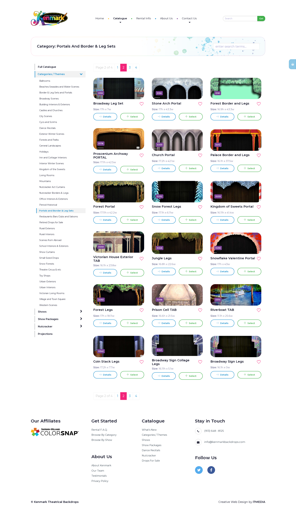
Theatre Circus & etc (50, 269)
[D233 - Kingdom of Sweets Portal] (255, 196)
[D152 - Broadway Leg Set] (138, 93)
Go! (261, 18)
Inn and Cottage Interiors (53, 157)
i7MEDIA (259, 502)
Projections (45, 333)
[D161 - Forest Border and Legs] (255, 93)
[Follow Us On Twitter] (199, 470)
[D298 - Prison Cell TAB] (197, 299)
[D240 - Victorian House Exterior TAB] (138, 246)
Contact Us (189, 18)
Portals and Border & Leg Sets (56, 210)
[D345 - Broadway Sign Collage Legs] (197, 350)
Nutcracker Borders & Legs (53, 193)
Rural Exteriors (47, 228)
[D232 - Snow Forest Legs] (197, 196)
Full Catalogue (47, 66)
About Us (166, 18)
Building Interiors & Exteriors (54, 104)
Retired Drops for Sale (51, 222)
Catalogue (120, 18)
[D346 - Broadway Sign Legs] (255, 351)
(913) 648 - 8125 (214, 430)
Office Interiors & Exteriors (53, 199)
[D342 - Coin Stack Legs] (138, 351)
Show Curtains (47, 252)
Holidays (43, 151)
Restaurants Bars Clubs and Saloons (58, 216)
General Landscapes (50, 145)
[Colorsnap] (57, 432)
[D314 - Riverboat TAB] (255, 299)
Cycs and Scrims (48, 122)
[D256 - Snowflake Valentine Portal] (255, 248)
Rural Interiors (46, 234)
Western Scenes (48, 305)
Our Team (97, 470)
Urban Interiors (47, 287)
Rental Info (143, 18)
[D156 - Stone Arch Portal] (197, 93)
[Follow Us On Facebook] (211, 470)
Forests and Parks (49, 139)
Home (99, 18)
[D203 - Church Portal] (197, 145)
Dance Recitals (47, 128)
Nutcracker (45, 326)
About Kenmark (101, 465)
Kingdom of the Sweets (52, 169)
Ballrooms (44, 80)
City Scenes (45, 116)
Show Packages (48, 319)
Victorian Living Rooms (51, 293)
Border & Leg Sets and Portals (55, 92)
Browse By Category (104, 434)
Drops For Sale (151, 460)
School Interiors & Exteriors (53, 246)
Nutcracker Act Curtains (52, 187)
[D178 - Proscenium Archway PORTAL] (138, 143)
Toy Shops (44, 275)
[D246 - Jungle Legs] (197, 248)
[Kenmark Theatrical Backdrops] (49, 18)
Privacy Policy (99, 481)
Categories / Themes (51, 74)
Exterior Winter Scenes (51, 134)
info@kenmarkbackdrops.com (224, 441)
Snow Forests (46, 263)
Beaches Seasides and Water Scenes (59, 86)
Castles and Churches (50, 110)
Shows (42, 311)
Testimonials (99, 475)
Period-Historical (48, 204)
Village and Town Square (52, 299)
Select (133, 116)
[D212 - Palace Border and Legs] (255, 145)
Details (106, 116)
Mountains (45, 181)
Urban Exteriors (47, 281)
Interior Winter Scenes (51, 163)
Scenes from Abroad (50, 240)
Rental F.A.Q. (99, 429)
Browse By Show (101, 440)
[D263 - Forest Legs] (138, 299)
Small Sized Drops (49, 258)
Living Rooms (46, 175)
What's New (149, 429)
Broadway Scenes (49, 98)
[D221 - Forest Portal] (138, 196)
